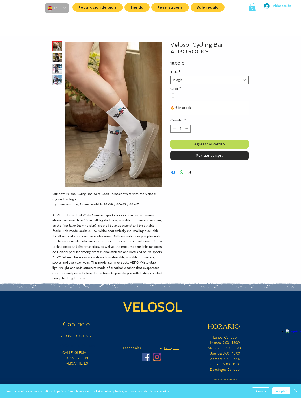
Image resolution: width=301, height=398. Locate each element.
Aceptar (281, 391)
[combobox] (209, 80)
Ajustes (261, 391)
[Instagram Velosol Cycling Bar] (157, 357)
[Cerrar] (295, 390)
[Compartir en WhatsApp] (181, 172)
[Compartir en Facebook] (173, 172)
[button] (252, 7)
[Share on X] (190, 172)
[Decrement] (174, 128)
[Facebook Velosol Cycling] (146, 357)
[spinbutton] (180, 128)
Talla (175, 72)
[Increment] (187, 128)
